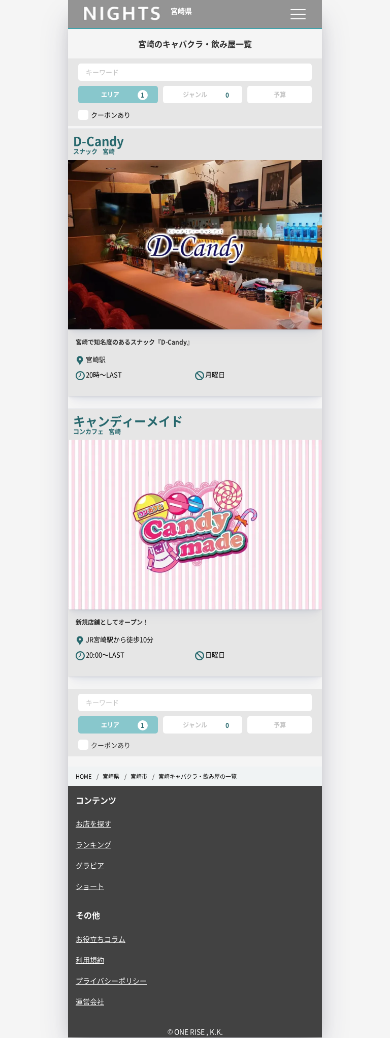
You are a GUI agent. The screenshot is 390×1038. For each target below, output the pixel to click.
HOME (83, 776)
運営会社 (90, 1001)
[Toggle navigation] (297, 14)
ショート (90, 886)
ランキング (93, 844)
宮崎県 (111, 776)
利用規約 (90, 960)
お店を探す (93, 823)
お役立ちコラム (100, 939)
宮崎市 (139, 776)
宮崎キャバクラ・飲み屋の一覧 (197, 776)
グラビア (90, 865)
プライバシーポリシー (111, 980)
